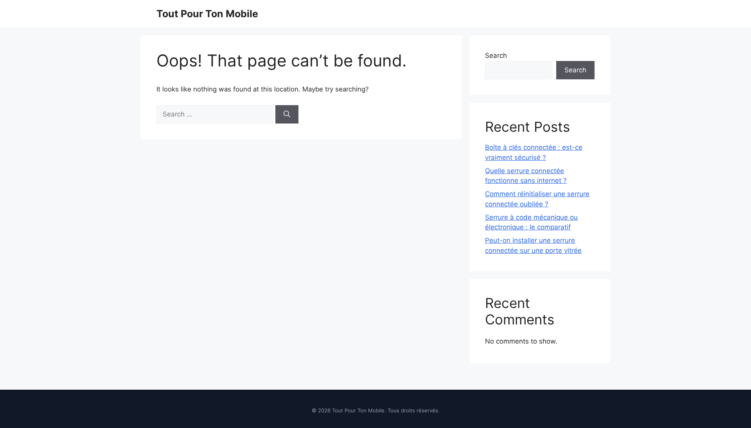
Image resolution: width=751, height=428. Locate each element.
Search (496, 55)
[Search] (286, 114)
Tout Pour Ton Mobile (207, 14)
